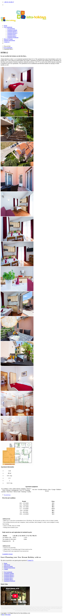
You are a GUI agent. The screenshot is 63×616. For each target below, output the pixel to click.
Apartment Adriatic (12, 30)
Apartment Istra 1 (11, 34)
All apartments (11, 28)
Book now (6, 43)
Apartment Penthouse (12, 37)
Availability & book (7, 554)
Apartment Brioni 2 (12, 33)
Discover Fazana (8, 39)
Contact (6, 569)
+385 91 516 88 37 (9, 2)
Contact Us (30, 560)
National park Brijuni (9, 40)
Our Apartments (8, 27)
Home (5, 25)
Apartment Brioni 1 (12, 31)
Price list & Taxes (7, 494)
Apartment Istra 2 (11, 36)
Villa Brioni (7, 564)
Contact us (6, 42)
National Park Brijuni (9, 567)
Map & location (8, 4)
